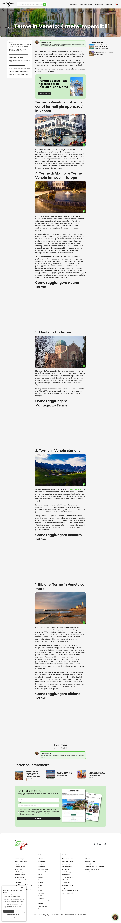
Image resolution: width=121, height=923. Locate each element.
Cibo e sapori (66, 882)
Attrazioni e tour (67, 867)
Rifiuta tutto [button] (20, 911)
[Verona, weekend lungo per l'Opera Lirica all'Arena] (19, 775)
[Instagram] (97, 844)
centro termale (75, 489)
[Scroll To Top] (118, 921)
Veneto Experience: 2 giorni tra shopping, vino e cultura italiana (97, 773)
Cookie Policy (58, 919)
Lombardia (41, 880)
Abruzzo (40, 859)
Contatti (88, 864)
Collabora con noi (90, 861)
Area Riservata (89, 872)
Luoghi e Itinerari (67, 888)
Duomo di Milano (20, 867)
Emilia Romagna (43, 869)
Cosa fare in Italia (67, 885)
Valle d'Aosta (42, 906)
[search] (44, 4)
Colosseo (17, 864)
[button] (14, 915)
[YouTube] (100, 844)
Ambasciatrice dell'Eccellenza (94, 867)
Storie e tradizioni (67, 893)
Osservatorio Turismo (92, 869)
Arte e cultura (66, 880)
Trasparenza (81, 919)
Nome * (21, 797)
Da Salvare (73, 4)
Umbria (40, 903)
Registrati (38, 818)
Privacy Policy (10, 908)
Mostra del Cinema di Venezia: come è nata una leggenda (64, 773)
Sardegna (41, 893)
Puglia (40, 890)
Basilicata (41, 861)
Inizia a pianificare (86, 4)
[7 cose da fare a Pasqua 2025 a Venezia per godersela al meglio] (91, 46)
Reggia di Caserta (20, 874)
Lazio (40, 874)
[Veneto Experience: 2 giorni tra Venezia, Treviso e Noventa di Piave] (81, 774)
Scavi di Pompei (19, 859)
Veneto (40, 909)
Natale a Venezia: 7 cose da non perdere (103, 53)
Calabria (41, 864)
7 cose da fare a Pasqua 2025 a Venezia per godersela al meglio (102, 46)
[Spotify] (105, 844)
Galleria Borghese (20, 872)
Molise (40, 885)
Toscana (41, 898)
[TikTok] (102, 844)
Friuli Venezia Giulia (44, 872)
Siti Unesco (65, 869)
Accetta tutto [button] (8, 911)
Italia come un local (68, 859)
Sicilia (40, 896)
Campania (41, 867)
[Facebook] (95, 844)
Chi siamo (88, 859)
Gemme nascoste (67, 861)
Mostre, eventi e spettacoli (70, 890)
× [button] (24, 887)
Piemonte (41, 888)
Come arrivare (66, 864)
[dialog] (14, 903)
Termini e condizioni (69, 919)
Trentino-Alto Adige (44, 901)
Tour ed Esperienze (67, 877)
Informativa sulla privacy (27, 815)
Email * (21, 802)
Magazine (109, 4)
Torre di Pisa (18, 869)
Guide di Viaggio (67, 872)
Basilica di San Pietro (21, 861)
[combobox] (22, 888)
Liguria (40, 877)
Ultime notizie (66, 874)
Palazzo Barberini (20, 877)
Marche (40, 882)
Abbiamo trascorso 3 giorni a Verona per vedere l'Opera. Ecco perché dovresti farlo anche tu (33, 775)
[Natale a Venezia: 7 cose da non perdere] (91, 53)
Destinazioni (99, 4)
